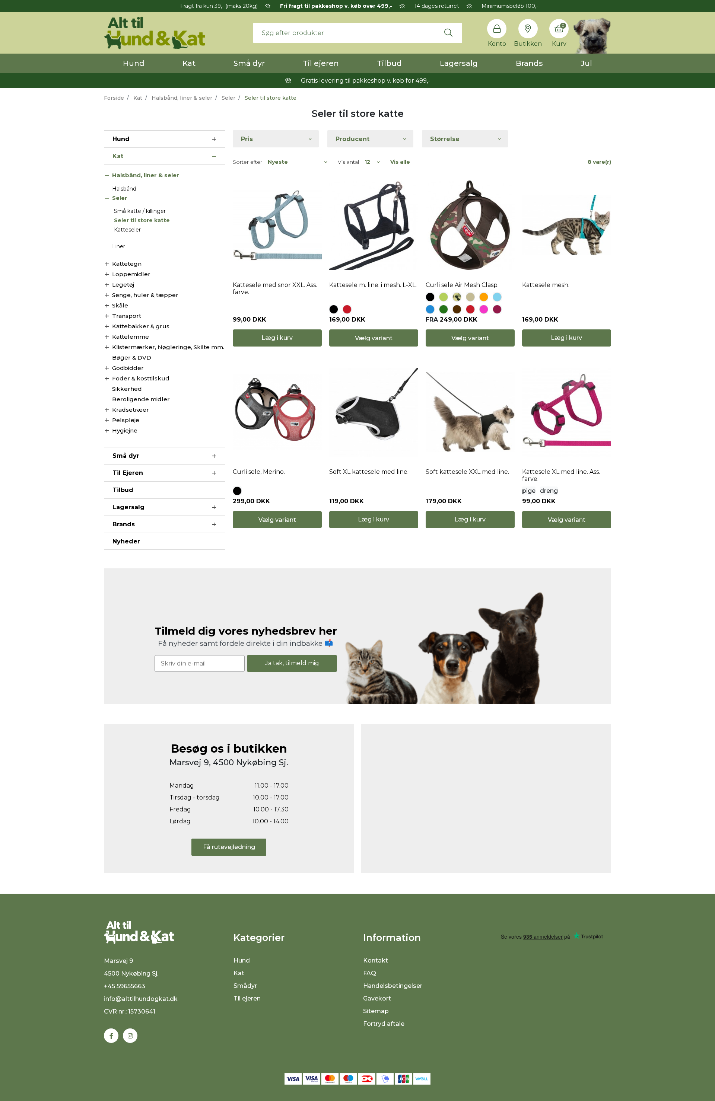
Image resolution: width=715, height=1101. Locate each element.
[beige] (470, 296)
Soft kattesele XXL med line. (467, 471)
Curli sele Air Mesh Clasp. (462, 284)
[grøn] (443, 309)
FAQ (369, 973)
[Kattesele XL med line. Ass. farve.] (566, 412)
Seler (228, 98)
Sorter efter (247, 162)
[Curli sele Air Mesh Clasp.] (470, 225)
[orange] (483, 296)
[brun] (456, 309)
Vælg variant (374, 338)
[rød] (347, 309)
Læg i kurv (277, 337)
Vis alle (400, 162)
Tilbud (389, 63)
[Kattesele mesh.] (566, 225)
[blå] (430, 309)
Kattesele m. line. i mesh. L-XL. (373, 284)
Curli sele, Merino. (259, 471)
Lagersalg (459, 63)
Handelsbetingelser (392, 985)
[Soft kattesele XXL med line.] (470, 412)
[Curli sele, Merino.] (277, 412)
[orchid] (497, 309)
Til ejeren (321, 63)
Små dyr (249, 63)
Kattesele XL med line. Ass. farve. (561, 475)
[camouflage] (456, 296)
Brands (529, 63)
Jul (586, 63)
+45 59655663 (124, 986)
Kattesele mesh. (545, 284)
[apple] (443, 296)
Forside (114, 98)
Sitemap (376, 1011)
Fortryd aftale (383, 1023)
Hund (133, 63)
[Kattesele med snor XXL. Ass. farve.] (277, 225)
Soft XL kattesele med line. (369, 471)
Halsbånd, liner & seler (182, 98)
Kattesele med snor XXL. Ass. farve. (275, 288)
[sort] (333, 309)
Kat (189, 63)
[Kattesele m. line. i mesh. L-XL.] (373, 225)
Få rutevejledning (229, 847)
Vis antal (348, 162)
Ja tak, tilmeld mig (292, 663)
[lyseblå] (497, 296)
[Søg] (448, 33)
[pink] (483, 309)
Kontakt (375, 960)
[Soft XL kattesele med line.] (373, 412)
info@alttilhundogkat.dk (141, 998)
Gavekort (377, 998)
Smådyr (245, 985)
